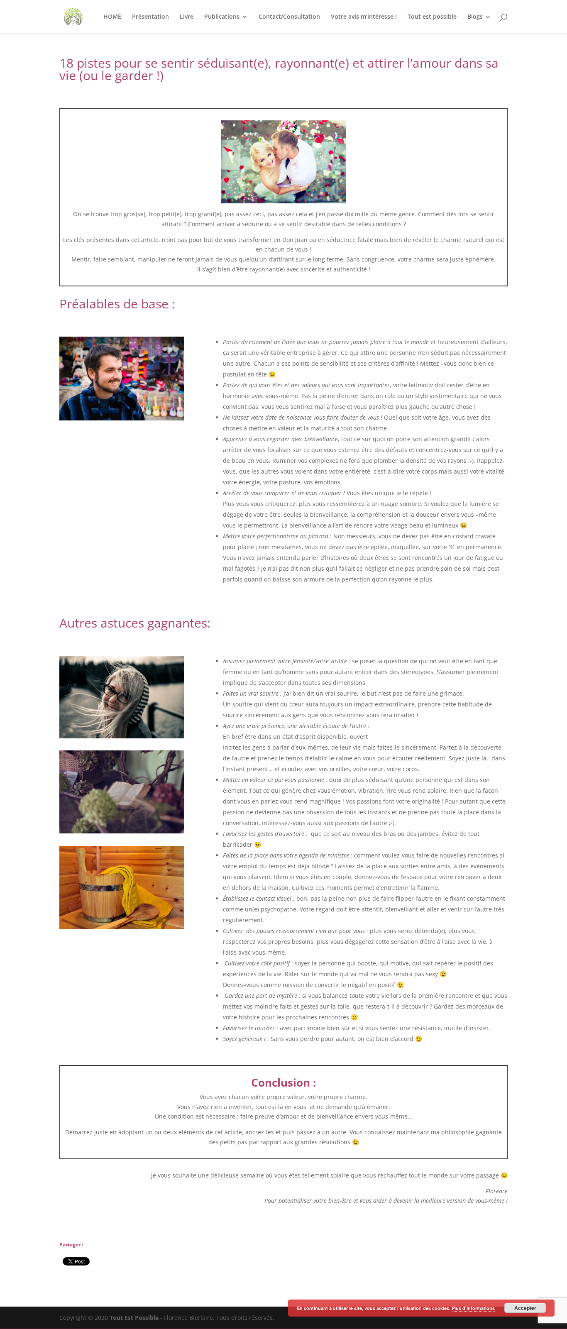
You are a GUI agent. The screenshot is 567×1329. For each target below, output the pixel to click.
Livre (186, 17)
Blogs (475, 17)
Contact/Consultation (289, 17)
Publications (222, 17)
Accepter (525, 1308)
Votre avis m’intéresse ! (364, 17)
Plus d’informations (473, 1308)
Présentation (150, 17)
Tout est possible (432, 17)
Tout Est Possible (134, 1318)
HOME (112, 17)
